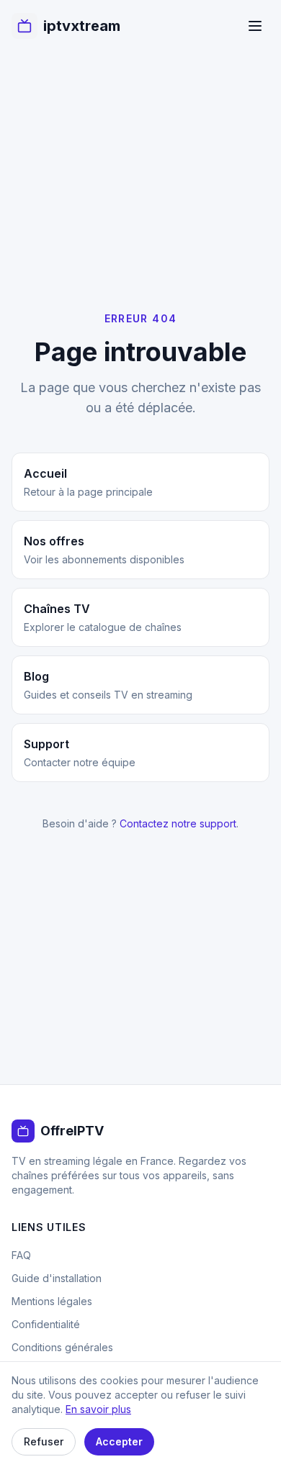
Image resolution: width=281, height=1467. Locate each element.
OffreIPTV (72, 1130)
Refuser (43, 1441)
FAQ (21, 1255)
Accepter (119, 1441)
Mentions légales (52, 1301)
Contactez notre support (178, 823)
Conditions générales (62, 1347)
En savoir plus (98, 1409)
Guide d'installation (57, 1278)
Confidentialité (46, 1324)
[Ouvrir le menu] (255, 26)
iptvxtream (81, 26)
